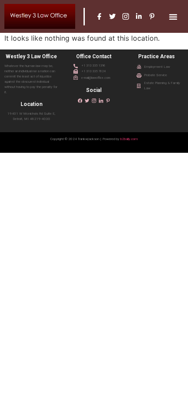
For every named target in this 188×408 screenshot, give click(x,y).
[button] (173, 16)
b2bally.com (129, 139)
